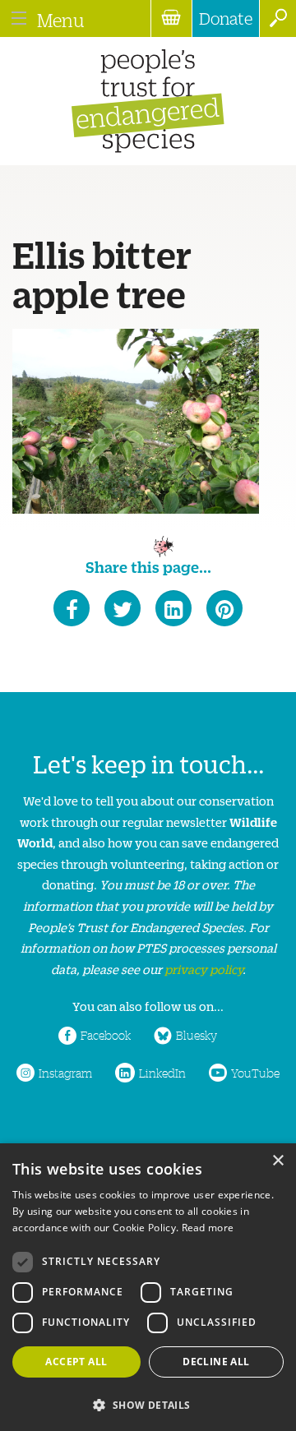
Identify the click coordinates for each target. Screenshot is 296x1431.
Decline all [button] (216, 1362)
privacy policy (203, 968)
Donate (225, 18)
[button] (148, 1403)
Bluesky (196, 1034)
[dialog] (148, 1287)
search (277, 18)
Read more (208, 1228)
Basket (171, 18)
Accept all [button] (76, 1362)
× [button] (277, 1161)
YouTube (255, 1072)
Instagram (65, 1072)
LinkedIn (162, 1072)
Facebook (106, 1034)
